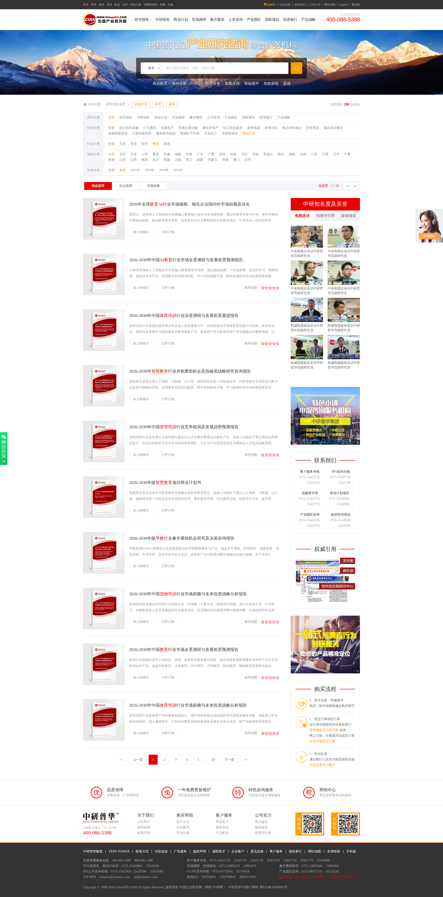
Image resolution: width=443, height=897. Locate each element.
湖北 (281, 154)
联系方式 (142, 851)
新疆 (200, 159)
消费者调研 (150, 4)
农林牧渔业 (230, 133)
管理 (133, 144)
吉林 (303, 154)
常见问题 (183, 833)
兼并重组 (217, 19)
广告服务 (180, 851)
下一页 (229, 759)
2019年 (164, 170)
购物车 (271, 4)
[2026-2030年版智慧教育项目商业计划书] (104, 517)
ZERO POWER (119, 851)
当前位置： (96, 104)
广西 (211, 154)
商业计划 (181, 19)
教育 (156, 144)
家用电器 (253, 128)
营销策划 (209, 866)
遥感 (286, 83)
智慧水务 (213, 83)
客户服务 (276, 851)
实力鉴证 (261, 822)
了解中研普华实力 (342, 877)
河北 (244, 154)
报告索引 (295, 851)
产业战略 (308, 19)
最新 (122, 170)
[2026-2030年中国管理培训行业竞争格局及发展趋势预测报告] (104, 461)
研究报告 (142, 19)
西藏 (167, 159)
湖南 (292, 154)
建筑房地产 (210, 128)
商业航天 (160, 83)
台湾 (247, 159)
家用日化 (271, 128)
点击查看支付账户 (322, 765)
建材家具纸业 (166, 133)
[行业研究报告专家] (325, 603)
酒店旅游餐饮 (333, 128)
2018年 (178, 170)
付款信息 (284, 4)
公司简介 (143, 822)
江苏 (314, 154)
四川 (156, 159)
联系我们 (299, 4)
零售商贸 (312, 128)
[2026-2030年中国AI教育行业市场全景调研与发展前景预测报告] (104, 294)
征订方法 (183, 822)
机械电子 (167, 128)
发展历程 (143, 833)
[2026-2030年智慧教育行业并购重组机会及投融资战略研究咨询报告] (104, 405)
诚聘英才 (218, 851)
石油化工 (210, 133)
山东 (122, 159)
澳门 (236, 159)
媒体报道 (348, 216)
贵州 (222, 154)
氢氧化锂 (232, 83)
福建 (178, 154)
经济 (144, 144)
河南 (255, 154)
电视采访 (302, 216)
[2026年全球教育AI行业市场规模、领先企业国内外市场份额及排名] (104, 238)
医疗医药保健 (129, 128)
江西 (325, 154)
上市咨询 (235, 19)
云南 (178, 159)
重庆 (156, 154)
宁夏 (347, 154)
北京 (122, 154)
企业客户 (237, 851)
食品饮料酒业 (292, 128)
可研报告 (162, 19)
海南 (233, 154)
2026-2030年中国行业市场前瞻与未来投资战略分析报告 (188, 594)
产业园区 (254, 19)
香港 (225, 159)
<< (121, 759)
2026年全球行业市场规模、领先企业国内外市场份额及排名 (189, 204)
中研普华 (234, 887)
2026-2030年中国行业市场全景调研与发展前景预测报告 (186, 260)
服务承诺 (222, 827)
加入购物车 (141, 232)
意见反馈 (257, 851)
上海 (144, 154)
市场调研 (199, 19)
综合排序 (98, 186)
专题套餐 (153, 186)
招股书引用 (325, 216)
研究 (93, 4)
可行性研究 (91, 866)
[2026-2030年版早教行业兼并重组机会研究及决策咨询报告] (104, 572)
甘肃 (189, 154)
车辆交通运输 (188, 128)
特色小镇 (135, 4)
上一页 (138, 759)
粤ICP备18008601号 (273, 887)
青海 (111, 159)
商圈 (162, 4)
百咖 (170, 4)
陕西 (144, 159)
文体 (122, 144)
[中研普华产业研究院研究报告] (104, 24)
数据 (117, 4)
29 (213, 759)
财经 (101, 4)
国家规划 (272, 19)
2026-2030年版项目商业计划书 (165, 482)
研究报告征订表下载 (323, 730)
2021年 (135, 170)
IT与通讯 (149, 128)
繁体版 (356, 4)
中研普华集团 (92, 851)
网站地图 (329, 4)
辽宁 (336, 154)
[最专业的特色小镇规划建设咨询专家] (325, 389)
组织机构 (143, 827)
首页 (86, 4)
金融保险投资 (118, 133)
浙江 (189, 159)
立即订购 (168, 232)
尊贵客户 (222, 822)
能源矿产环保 (190, 133)
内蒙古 (213, 159)
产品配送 (222, 833)
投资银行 (290, 19)
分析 (125, 4)
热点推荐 (125, 186)
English (343, 4)
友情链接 (333, 851)
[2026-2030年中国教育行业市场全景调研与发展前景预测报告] (104, 684)
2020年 (149, 170)
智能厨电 (271, 83)
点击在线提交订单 (322, 741)
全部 (111, 117)
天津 (133, 154)
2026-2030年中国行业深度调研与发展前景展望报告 (184, 315)
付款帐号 (183, 827)
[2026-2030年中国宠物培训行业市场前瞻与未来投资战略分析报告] (104, 628)
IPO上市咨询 (92, 871)
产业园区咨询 (289, 871)
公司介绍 (314, 4)
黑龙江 (268, 154)
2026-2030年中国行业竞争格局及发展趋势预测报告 (184, 427)
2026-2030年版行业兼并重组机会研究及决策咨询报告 (181, 538)
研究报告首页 (116, 104)
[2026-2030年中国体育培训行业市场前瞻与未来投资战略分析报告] (104, 739)
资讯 (109, 4)
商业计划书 (110, 866)
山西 (133, 159)
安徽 (167, 154)
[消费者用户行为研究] (325, 618)
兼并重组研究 (289, 866)
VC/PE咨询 (195, 871)
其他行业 (248, 133)
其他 (167, 144)
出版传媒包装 (142, 133)
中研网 (218, 887)
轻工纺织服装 (232, 128)
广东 (200, 154)
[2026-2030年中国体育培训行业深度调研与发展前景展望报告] (104, 350)
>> (246, 759)
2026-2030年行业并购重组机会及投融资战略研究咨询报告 (190, 371)
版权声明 (199, 851)
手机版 (351, 851)
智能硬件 (251, 83)
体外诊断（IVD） (186, 83)
